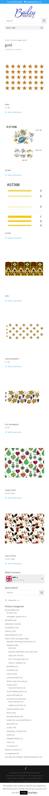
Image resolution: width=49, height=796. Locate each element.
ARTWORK (9, 620)
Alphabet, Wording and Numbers (20, 641)
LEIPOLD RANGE (13, 709)
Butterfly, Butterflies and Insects (21, 652)
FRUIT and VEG (14, 702)
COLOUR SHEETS (13, 677)
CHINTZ (10, 674)
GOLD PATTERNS (13, 695)
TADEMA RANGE (13, 738)
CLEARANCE (9, 627)
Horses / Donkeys (15, 663)
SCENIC (9, 727)
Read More (32, 792)
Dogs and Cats (14, 655)
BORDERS (10, 666)
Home (7, 40)
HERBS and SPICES (15, 705)
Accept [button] (23, 793)
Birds (10, 648)
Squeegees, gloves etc (15, 616)
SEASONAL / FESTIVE (15, 731)
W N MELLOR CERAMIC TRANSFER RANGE (21, 757)
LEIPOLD (8, 631)
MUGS (9, 713)
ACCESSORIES (10, 610)
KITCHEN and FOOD (14, 699)
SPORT (9, 735)
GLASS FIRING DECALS (15, 691)
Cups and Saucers (15, 688)
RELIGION (10, 724)
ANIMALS (10, 645)
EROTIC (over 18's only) (16, 681)
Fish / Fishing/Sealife (16, 659)
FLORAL (10, 685)
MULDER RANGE (13, 716)
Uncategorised (10, 753)
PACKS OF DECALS (12, 750)
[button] (13, 112)
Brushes (10, 613)
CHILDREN (11, 670)
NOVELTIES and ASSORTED (17, 720)
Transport (11, 746)
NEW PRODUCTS (11, 635)
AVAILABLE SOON (12, 624)
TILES (9, 742)
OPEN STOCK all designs (14, 639)
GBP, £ (15, 577)
